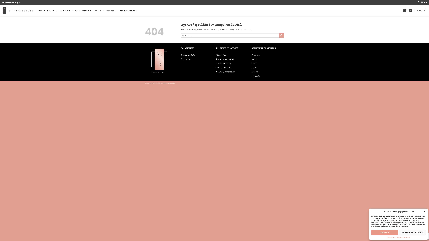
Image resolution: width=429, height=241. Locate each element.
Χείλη (254, 63)
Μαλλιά (255, 72)
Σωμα (75, 10)
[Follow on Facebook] (418, 2)
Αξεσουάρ (256, 76)
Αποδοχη (384, 232)
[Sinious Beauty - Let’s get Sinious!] (18, 11)
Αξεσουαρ (110, 10)
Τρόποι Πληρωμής (224, 63)
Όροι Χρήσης (391, 237)
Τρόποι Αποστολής (224, 67)
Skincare (64, 10)
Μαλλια (85, 10)
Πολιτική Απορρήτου (403, 237)
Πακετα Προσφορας (127, 10)
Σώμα (254, 67)
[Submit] (281, 35)
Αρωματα (97, 10)
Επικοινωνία (186, 59)
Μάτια (254, 59)
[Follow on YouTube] (425, 2)
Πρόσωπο (256, 55)
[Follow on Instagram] (422, 2)
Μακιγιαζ (51, 10)
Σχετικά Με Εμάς (188, 55)
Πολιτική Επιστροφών (225, 72)
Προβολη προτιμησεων (412, 232)
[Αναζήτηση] (404, 10)
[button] (424, 211)
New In (41, 10)
